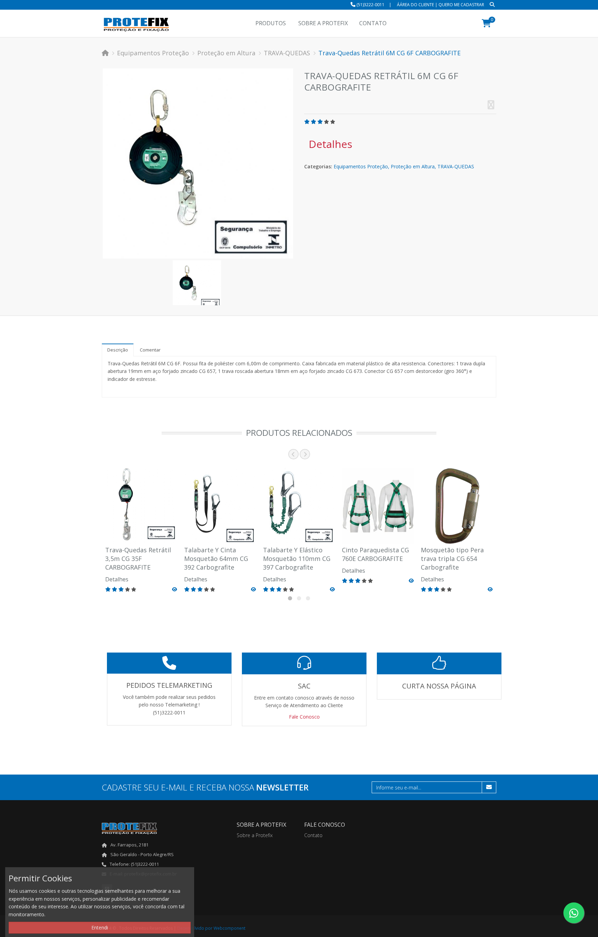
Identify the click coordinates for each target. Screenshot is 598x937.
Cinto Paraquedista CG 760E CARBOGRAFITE (375, 554)
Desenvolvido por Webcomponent (211, 928)
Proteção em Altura (226, 53)
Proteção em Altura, (413, 166)
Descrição (117, 350)
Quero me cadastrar (461, 5)
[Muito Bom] (320, 122)
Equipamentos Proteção (153, 53)
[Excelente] (332, 122)
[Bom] (326, 122)
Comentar (150, 350)
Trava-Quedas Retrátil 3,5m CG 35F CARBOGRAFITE (138, 558)
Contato (313, 835)
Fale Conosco (304, 716)
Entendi (99, 927)
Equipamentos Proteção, (361, 166)
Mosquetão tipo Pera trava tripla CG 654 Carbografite (452, 558)
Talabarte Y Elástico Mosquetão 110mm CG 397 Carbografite (296, 558)
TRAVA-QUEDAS (287, 53)
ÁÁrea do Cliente (415, 5)
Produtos (270, 23)
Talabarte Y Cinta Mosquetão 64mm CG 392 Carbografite (216, 558)
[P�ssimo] (307, 122)
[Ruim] (313, 122)
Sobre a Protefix (255, 835)
